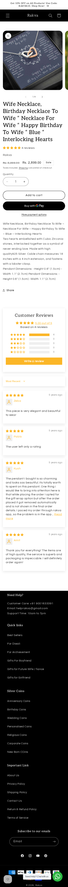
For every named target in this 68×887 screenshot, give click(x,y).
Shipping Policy (17, 792)
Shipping (23, 168)
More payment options (34, 215)
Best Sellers (14, 635)
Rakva (38, 885)
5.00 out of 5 (43, 323)
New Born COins (17, 752)
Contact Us (14, 801)
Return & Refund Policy (22, 809)
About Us (13, 775)
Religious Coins (17, 735)
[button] (7, 15)
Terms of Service (17, 817)
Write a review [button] (34, 361)
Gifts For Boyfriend (19, 660)
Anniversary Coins (18, 701)
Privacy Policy (16, 784)
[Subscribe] (54, 841)
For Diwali (13, 643)
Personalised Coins (19, 726)
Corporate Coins (17, 743)
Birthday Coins (16, 709)
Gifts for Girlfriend (18, 677)
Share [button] (10, 290)
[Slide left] (26, 97)
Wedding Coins (17, 718)
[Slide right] (42, 97)
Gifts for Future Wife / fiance (25, 669)
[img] (15, 395)
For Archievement (18, 652)
